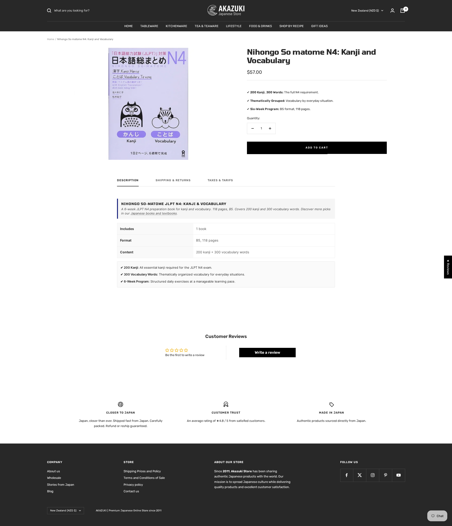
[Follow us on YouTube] (398, 475)
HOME (128, 26)
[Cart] (402, 10)
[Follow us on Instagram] (372, 475)
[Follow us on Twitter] (359, 475)
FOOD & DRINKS (260, 26)
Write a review (267, 352)
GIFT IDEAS (319, 26)
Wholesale (54, 478)
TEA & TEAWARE (206, 26)
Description (128, 180)
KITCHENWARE (176, 26)
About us (53, 471)
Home (50, 39)
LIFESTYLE (234, 26)
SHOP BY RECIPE (291, 26)
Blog (50, 491)
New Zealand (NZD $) (365, 10)
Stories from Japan (60, 484)
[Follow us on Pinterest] (385, 475)
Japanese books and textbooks (154, 213)
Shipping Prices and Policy (142, 471)
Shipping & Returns (173, 180)
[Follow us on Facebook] (346, 475)
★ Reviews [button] (448, 267)
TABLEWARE (149, 26)
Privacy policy (133, 484)
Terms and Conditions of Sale (144, 478)
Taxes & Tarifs (220, 180)
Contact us (131, 491)
